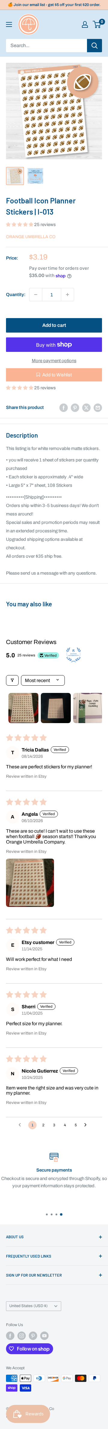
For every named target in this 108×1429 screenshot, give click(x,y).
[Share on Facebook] (63, 407)
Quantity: (16, 294)
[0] (97, 24)
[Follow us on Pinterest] (33, 1336)
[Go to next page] (87, 1125)
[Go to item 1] (23, 708)
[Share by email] (98, 407)
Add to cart (54, 325)
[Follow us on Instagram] (21, 1336)
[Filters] (12, 680)
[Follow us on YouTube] (44, 1336)
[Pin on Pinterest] (75, 407)
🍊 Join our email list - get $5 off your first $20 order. (54, 5)
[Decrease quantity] (35, 294)
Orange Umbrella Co (31, 236)
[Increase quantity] (67, 294)
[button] (20, 224)
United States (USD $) (28, 1306)
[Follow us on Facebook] (10, 1336)
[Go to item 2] (56, 708)
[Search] (94, 45)
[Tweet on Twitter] (86, 407)
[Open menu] (9, 24)
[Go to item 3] (88, 708)
